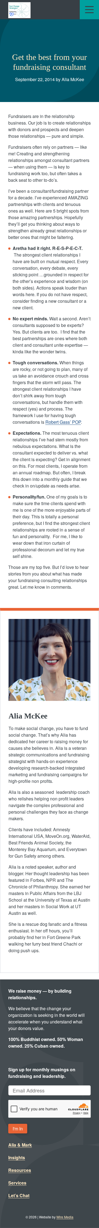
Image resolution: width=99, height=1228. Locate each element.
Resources (19, 1170)
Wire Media (64, 1217)
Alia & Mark (20, 1145)
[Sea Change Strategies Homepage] (19, 9)
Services (17, 1183)
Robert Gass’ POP (63, 422)
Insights (16, 1157)
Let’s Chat (18, 1195)
